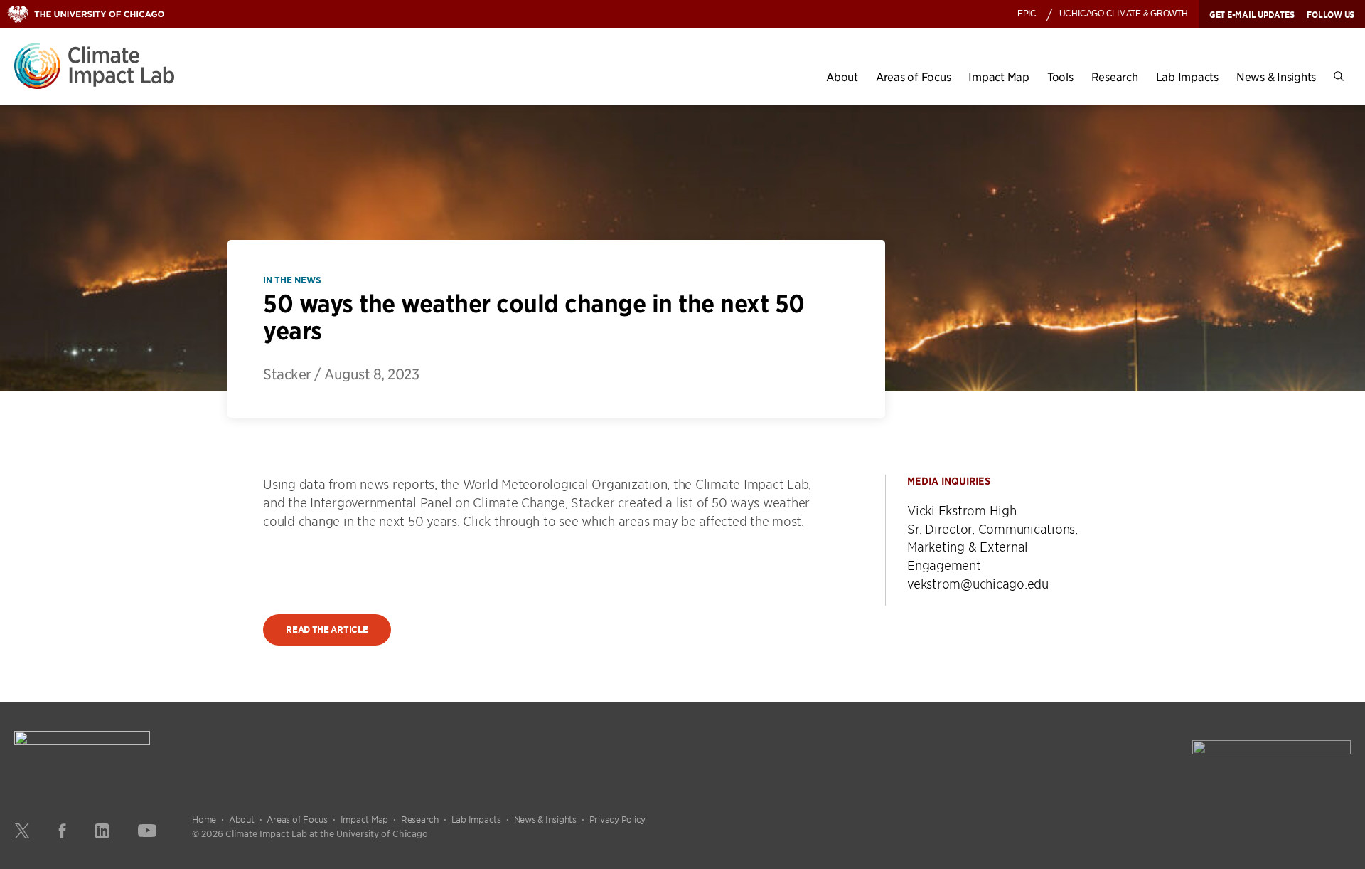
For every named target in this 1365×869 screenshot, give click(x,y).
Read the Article (327, 629)
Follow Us (1330, 14)
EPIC (1027, 14)
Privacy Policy (617, 819)
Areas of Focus (913, 76)
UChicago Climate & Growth (1123, 14)
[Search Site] (1339, 76)
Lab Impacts (1187, 76)
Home (204, 819)
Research (1114, 76)
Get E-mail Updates (1252, 14)
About (842, 76)
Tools (1060, 76)
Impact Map (998, 76)
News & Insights (1276, 76)
